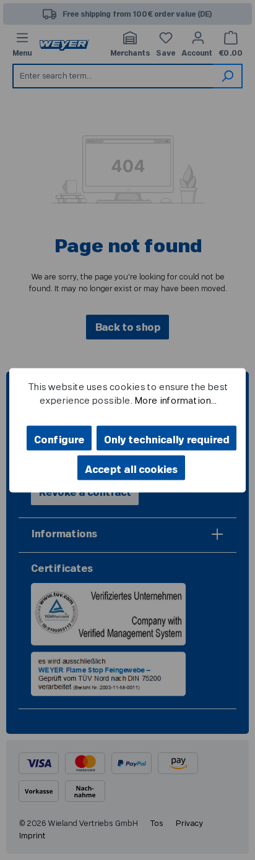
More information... (175, 401)
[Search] (228, 76)
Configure (59, 440)
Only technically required (166, 440)
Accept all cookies (131, 469)
